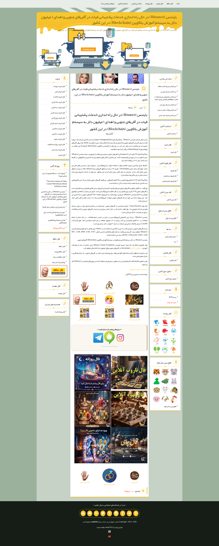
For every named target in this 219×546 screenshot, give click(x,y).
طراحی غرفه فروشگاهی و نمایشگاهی (57, 221)
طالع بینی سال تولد (170, 406)
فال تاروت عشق (59, 139)
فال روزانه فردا (60, 312)
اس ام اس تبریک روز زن (168, 91)
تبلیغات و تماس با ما (107, 3)
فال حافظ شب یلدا (59, 257)
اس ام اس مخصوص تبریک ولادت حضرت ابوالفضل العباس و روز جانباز (166, 98)
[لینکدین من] (83, 513)
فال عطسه (61, 293)
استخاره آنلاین (123, 3)
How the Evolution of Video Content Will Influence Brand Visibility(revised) (56, 183)
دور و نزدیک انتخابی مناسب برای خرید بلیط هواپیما (55, 213)
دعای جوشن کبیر (170, 236)
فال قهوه (173, 170)
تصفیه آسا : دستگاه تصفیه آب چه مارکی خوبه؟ (54, 175)
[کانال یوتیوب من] (89, 513)
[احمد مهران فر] (135, 79)
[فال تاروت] (129, 373)
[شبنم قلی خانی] (84, 79)
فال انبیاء (173, 152)
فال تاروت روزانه (59, 86)
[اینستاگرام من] (116, 513)
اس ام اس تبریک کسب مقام (167, 86)
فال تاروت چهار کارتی (58, 112)
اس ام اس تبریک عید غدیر (167, 115)
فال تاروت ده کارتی (58, 133)
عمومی (132, 491)
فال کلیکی (173, 260)
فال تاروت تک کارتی (58, 102)
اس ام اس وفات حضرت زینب (166, 110)
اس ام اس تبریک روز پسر (168, 104)
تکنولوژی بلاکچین (136, 248)
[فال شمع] (92, 409)
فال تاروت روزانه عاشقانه (56, 144)
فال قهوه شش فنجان (169, 181)
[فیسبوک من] (122, 513)
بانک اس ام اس (136, 3)
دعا (175, 241)
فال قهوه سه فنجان (169, 176)
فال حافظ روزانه (59, 251)
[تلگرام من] (129, 513)
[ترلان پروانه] (110, 79)
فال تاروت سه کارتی (58, 107)
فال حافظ (170, 3)
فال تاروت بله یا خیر (58, 149)
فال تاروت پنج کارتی (58, 118)
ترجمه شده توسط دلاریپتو (138, 269)
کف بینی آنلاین (171, 199)
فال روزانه (148, 3)
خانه (178, 3)
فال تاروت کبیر (60, 91)
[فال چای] (129, 445)
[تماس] (109, 513)
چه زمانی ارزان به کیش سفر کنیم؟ (53, 207)
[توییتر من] (102, 513)
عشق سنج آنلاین (170, 278)
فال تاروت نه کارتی (58, 128)
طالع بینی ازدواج (171, 218)
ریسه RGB (172, 297)
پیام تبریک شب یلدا (58, 262)
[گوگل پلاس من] (96, 513)
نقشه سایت (100, 527)
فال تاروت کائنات (59, 97)
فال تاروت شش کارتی (57, 123)
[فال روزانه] (92, 373)
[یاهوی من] (135, 513)
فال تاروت (159, 3)
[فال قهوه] (129, 409)
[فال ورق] (92, 445)
